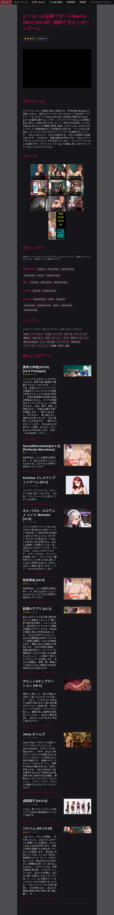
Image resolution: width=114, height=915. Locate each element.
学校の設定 (75, 342)
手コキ (66, 338)
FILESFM (41, 269)
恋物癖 (53, 346)
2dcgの (26, 334)
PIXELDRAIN (53, 269)
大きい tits (68, 334)
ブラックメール (80, 334)
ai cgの (48, 334)
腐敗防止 (27, 338)
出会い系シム (38, 338)
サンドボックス (63, 342)
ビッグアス (57, 334)
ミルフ (42, 342)
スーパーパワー (30, 346)
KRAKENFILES (40, 299)
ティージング (43, 346)
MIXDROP (61, 299)
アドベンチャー (37, 334)
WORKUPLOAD (67, 269)
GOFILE (41, 275)
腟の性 (60, 346)
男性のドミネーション (80, 338)
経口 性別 (51, 342)
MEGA (51, 299)
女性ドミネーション (53, 338)
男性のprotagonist (31, 342)
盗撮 (67, 346)
